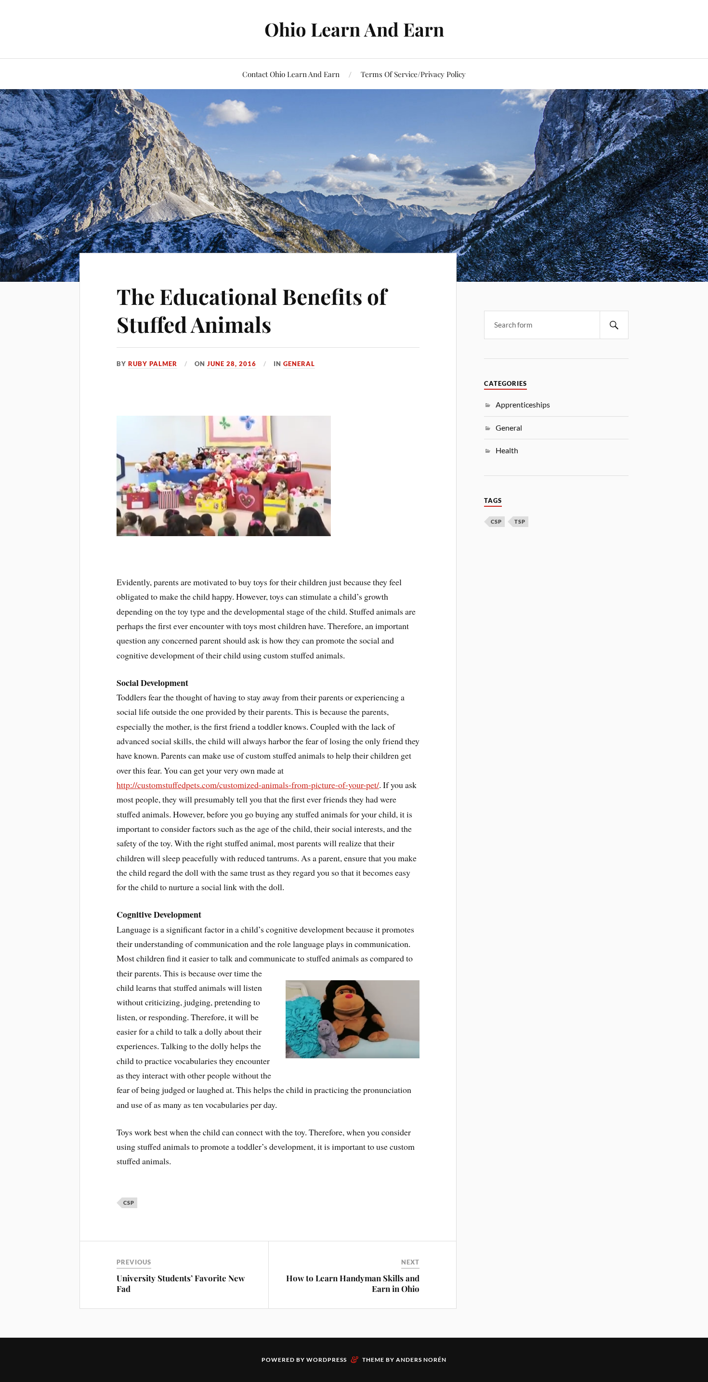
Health (507, 450)
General (299, 364)
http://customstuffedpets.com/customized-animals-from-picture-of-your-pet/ (248, 784)
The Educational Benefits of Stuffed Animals (252, 310)
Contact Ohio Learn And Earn (291, 74)
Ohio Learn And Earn (354, 29)
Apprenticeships (523, 404)
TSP (519, 521)
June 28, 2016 (231, 364)
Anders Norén (421, 1359)
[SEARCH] (614, 325)
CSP (128, 1202)
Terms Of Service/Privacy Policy (413, 74)
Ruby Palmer (152, 364)
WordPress (326, 1359)
